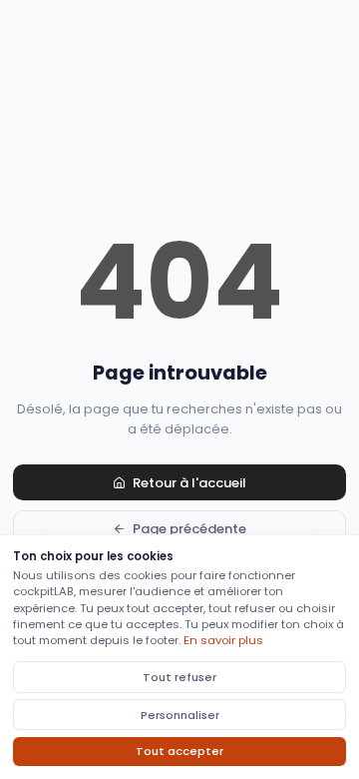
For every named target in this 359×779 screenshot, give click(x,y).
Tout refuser (179, 677)
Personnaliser (180, 715)
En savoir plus (223, 640)
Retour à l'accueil (189, 482)
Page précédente (189, 528)
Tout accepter (179, 751)
